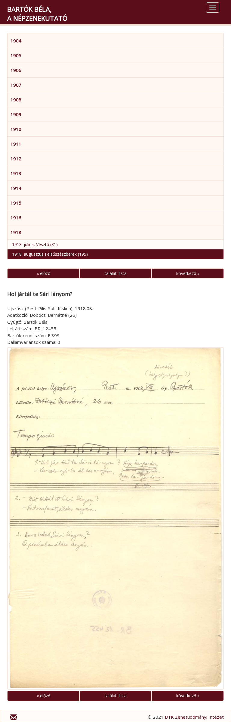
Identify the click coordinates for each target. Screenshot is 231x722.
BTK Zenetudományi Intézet (194, 717)
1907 (16, 85)
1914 (16, 188)
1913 (16, 173)
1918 (16, 232)
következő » (187, 273)
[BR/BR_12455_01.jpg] (115, 518)
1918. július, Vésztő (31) (35, 244)
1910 (16, 129)
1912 (16, 159)
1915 (16, 203)
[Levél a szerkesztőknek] (13, 718)
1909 (16, 114)
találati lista (116, 273)
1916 (16, 217)
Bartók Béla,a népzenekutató (37, 14)
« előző (43, 273)
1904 (16, 41)
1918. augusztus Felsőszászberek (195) (50, 254)
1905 (16, 55)
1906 (16, 70)
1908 (16, 100)
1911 (16, 144)
